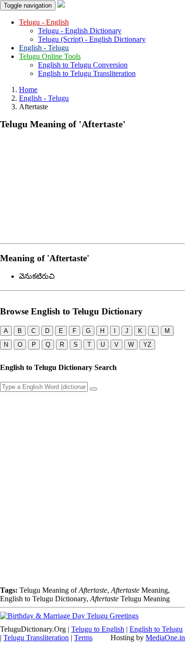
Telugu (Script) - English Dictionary (92, 39)
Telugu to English (97, 629)
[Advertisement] (92, 184)
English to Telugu (156, 629)
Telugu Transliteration (36, 638)
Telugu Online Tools (50, 56)
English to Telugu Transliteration (87, 73)
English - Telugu (44, 48)
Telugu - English (44, 22)
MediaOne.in (165, 638)
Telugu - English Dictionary (79, 31)
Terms (83, 638)
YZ (147, 344)
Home (28, 89)
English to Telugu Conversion (83, 65)
